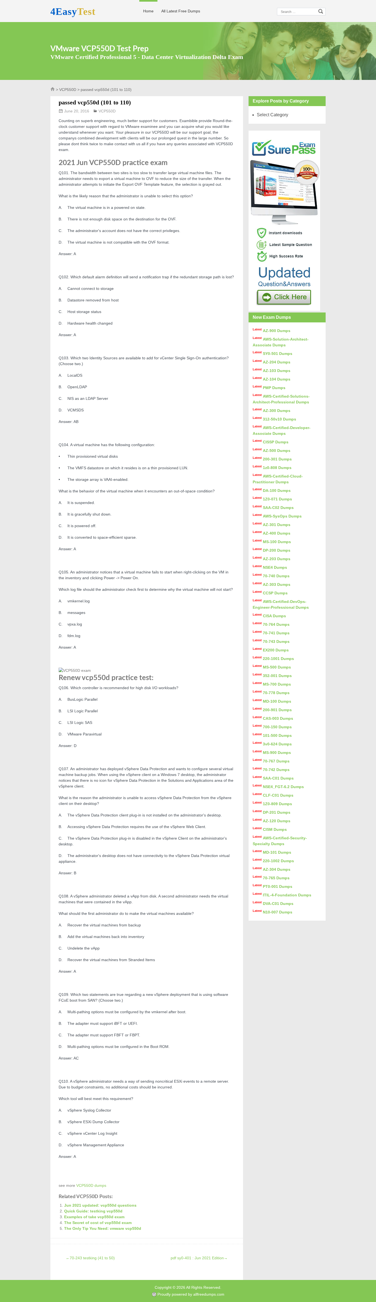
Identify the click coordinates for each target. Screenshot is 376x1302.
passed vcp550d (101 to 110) (95, 102)
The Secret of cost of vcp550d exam (98, 1222)
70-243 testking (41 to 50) (90, 1258)
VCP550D (67, 89)
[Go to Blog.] (52, 90)
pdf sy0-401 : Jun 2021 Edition (199, 1258)
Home (148, 11)
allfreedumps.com (208, 1294)
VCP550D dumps (91, 1185)
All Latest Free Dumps (180, 11)
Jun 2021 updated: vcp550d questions (100, 1205)
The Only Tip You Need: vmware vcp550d (102, 1228)
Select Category (272, 114)
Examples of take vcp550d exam (94, 1217)
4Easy (73, 11)
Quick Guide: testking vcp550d (93, 1211)
